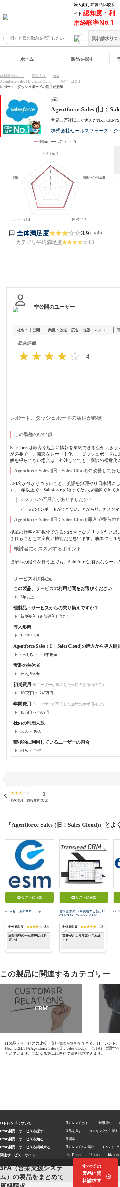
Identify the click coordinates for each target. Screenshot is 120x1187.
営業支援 (39, 76)
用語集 (70, 1138)
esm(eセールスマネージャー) (25, 911)
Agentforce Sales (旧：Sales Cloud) (26, 81)
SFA (56, 76)
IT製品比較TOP (12, 76)
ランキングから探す (103, 1130)
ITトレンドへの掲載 (80, 1146)
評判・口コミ (70, 81)
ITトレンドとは (77, 1122)
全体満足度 (33, 233)
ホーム (27, 59)
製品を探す (82, 59)
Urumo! (94, 1154)
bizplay (113, 1154)
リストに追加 (32, 897)
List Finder (74, 1154)
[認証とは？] (20, 313)
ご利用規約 (103, 1122)
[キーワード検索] (77, 38)
